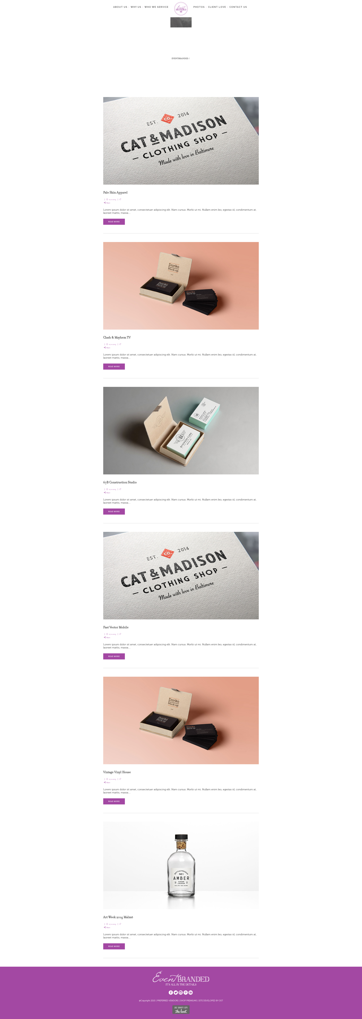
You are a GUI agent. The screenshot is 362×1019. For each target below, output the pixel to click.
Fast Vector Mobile (116, 627)
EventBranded (180, 58)
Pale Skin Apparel (115, 192)
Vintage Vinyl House (117, 772)
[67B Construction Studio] (181, 430)
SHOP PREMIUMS (188, 1000)
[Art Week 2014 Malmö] (181, 865)
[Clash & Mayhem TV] (181, 286)
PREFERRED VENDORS (167, 1000)
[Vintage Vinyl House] (181, 720)
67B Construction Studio (120, 482)
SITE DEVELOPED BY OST (211, 1000)
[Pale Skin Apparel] (181, 141)
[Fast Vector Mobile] (181, 575)
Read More (114, 222)
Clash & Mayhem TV (117, 337)
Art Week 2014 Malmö (118, 917)
